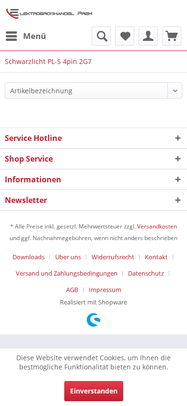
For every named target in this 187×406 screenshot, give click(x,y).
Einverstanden (93, 390)
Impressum (105, 289)
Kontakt (156, 257)
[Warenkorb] (171, 36)
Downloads (28, 257)
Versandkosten (157, 226)
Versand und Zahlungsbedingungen (66, 273)
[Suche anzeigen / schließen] (101, 36)
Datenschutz (146, 273)
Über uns (68, 257)
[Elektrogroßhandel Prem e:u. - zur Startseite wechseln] (49, 13)
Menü (34, 35)
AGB (72, 289)
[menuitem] (25, 36)
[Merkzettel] (124, 36)
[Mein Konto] (148, 36)
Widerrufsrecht (113, 257)
